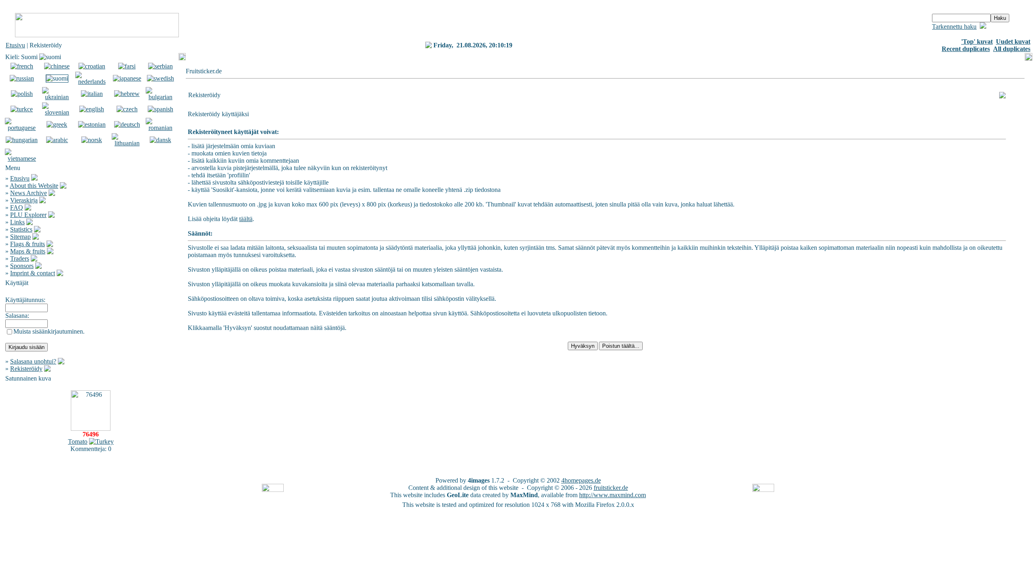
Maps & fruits (27, 251)
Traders (19, 258)
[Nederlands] (91, 81)
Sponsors (22, 265)
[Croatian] (92, 66)
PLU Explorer (28, 214)
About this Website (34, 185)
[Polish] (22, 93)
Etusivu (15, 45)
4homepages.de (581, 480)
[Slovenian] (57, 112)
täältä (246, 218)
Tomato (77, 441)
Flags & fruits (27, 243)
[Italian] (92, 93)
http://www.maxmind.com (612, 495)
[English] (91, 109)
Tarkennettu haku (954, 26)
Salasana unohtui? (33, 361)
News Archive (28, 192)
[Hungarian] (22, 139)
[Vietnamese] (22, 158)
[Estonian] (92, 124)
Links (17, 222)
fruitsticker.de (611, 487)
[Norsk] (91, 139)
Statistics (21, 229)
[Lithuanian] (127, 143)
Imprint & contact (32, 273)
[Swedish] (160, 78)
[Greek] (57, 124)
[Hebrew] (127, 93)
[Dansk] (160, 139)
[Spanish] (160, 109)
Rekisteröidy (26, 368)
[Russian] (22, 78)
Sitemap (20, 236)
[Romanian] (160, 127)
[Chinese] (57, 66)
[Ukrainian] (57, 97)
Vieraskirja (24, 200)
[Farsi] (127, 66)
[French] (22, 66)
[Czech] (127, 109)
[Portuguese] (22, 127)
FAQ (16, 207)
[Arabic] (57, 139)
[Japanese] (127, 78)
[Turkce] (22, 109)
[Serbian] (160, 66)
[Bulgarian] (160, 97)
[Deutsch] (127, 124)
